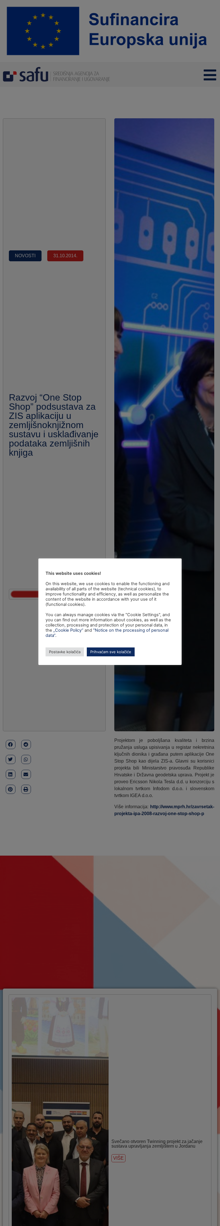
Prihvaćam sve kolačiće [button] (110, 651)
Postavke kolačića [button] (64, 651)
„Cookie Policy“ (68, 630)
